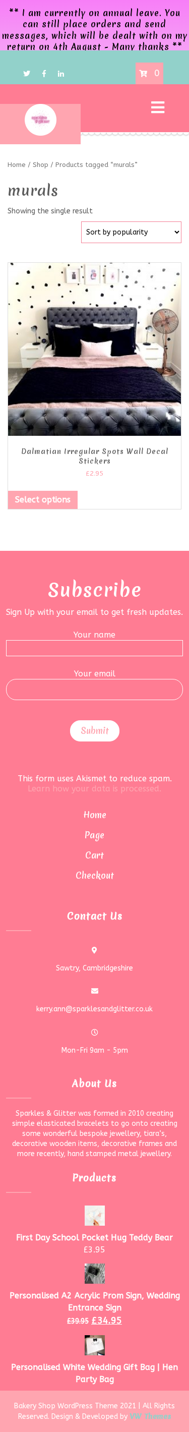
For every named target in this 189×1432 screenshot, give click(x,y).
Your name (94, 635)
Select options (43, 499)
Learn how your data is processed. (94, 788)
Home (94, 815)
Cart (94, 855)
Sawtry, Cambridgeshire (94, 968)
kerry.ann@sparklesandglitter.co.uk (94, 1009)
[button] (126, 108)
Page (94, 835)
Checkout (95, 875)
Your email (94, 673)
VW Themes (149, 1416)
